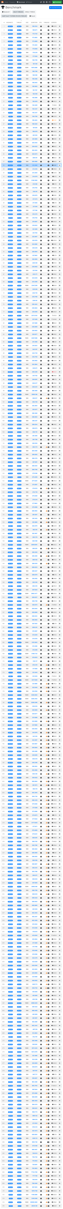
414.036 (34, 928)
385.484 (34, 849)
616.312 (34, 1127)
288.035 (34, 563)
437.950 (34, 976)
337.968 (34, 725)
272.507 (34, 484)
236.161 (34, 300)
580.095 (34, 1097)
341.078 (34, 732)
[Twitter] (41, 2)
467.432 (34, 1007)
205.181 (35, 157)
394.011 (34, 875)
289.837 (34, 571)
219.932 (34, 225)
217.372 (35, 199)
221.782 (34, 233)
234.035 (34, 278)
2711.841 (34, 481)
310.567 (34, 631)
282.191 (35, 529)
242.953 (34, 360)
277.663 (34, 503)
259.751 (34, 432)
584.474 (34, 1104)
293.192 (34, 582)
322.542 (34, 687)
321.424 (34, 672)
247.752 (34, 375)
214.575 (34, 176)
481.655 (34, 1014)
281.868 (34, 522)
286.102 (34, 559)
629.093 (34, 1134)
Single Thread (30, 12)
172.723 (34, 34)
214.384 (34, 173)
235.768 (34, 296)
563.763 (34, 1085)
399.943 (34, 901)
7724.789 (34, 1172)
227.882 (34, 255)
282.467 (34, 533)
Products (12, 2)
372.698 (34, 811)
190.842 (34, 82)
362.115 (35, 789)
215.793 (34, 188)
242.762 (34, 357)
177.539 (34, 56)
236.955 (34, 312)
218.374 (34, 214)
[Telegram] (46, 2)
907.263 (34, 1187)
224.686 (34, 244)
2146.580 (34, 180)
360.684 (34, 781)
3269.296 (34, 702)
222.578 (34, 240)
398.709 (34, 890)
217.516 (35, 206)
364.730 (34, 796)
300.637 (34, 597)
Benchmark (21, 2)
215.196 (35, 184)
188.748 (34, 71)
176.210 (34, 52)
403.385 (34, 920)
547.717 (35, 1074)
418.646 (34, 950)
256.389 (34, 413)
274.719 (34, 492)
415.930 (34, 935)
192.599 (34, 97)
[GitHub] (49, 2)
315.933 (34, 657)
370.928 (34, 804)
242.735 (34, 353)
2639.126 (34, 1206)
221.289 (34, 229)
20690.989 (33, 1202)
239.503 (34, 330)
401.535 (34, 909)
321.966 (34, 683)
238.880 (34, 327)
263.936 (34, 451)
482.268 (34, 1022)
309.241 (34, 627)
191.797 (35, 90)
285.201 (34, 548)
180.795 (34, 60)
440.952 (34, 980)
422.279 (34, 958)
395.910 (34, 879)
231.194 (35, 270)
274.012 (34, 488)
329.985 (34, 710)
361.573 (34, 785)
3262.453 (34, 698)
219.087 (34, 221)
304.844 (34, 608)
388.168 (34, 860)
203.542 (34, 142)
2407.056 (34, 338)
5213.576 (34, 1052)
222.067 (34, 236)
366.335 (34, 800)
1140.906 (34, 1194)
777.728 (34, 1176)
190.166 (34, 75)
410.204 (34, 924)
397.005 (34, 883)
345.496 (34, 751)
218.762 (34, 218)
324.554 (34, 691)
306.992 (34, 620)
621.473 (34, 1130)
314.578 (34, 638)
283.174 (34, 537)
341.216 (34, 736)
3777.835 (34, 822)
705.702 (34, 1157)
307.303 (34, 623)
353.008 (34, 770)
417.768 (34, 946)
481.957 (34, 1018)
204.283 (34, 150)
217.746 (35, 210)
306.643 (34, 616)
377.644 (34, 819)
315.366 (34, 646)
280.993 (34, 511)
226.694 (34, 251)
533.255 (34, 1059)
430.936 (34, 965)
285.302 (34, 552)
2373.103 (34, 315)
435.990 (34, 973)
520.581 (34, 1044)
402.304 (34, 913)
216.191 (35, 191)
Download (57, 2)
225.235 (34, 248)
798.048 (34, 1183)
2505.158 (34, 394)
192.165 (35, 94)
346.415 (34, 759)
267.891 (34, 462)
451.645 (34, 991)
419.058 (34, 954)
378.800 (34, 830)
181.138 (35, 64)
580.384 (34, 1100)
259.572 (34, 428)
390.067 (34, 864)
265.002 (34, 454)
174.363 (34, 45)
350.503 (34, 766)
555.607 (34, 1078)
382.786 (34, 845)
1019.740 (34, 1191)
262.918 (34, 443)
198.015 (34, 131)
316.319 (34, 665)
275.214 (34, 499)
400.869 (34, 905)
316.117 (35, 661)
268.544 (34, 466)
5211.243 (34, 1048)
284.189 (34, 541)
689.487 (34, 1149)
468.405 (34, 1010)
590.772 (34, 1112)
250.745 (34, 402)
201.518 (35, 135)
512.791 (35, 1037)
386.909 (34, 852)
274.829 (34, 496)
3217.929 (34, 680)
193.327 (34, 109)
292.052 (34, 578)
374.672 (34, 815)
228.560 (34, 259)
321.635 (34, 676)
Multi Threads (18, 12)
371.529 (34, 807)
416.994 (34, 939)
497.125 (35, 1029)
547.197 (35, 1070)
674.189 (34, 1146)
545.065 (34, 1063)
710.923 (34, 1161)
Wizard (30, 2)
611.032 (34, 1123)
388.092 (34, 856)
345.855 (34, 755)
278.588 (34, 507)
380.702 (34, 841)
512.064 (34, 1033)
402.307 (34, 916)
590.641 (34, 1108)
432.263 (34, 969)
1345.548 (34, 1198)
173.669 (34, 41)
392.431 (34, 868)
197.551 (35, 127)
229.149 (34, 263)
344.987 (34, 744)
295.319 (34, 586)
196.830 (34, 124)
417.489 (34, 943)
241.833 (34, 345)
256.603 (34, 417)
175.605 (34, 49)
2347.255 (34, 285)
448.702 (34, 988)
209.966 (34, 161)
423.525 (34, 961)
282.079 (34, 526)
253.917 (34, 409)
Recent (33, 16)
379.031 (34, 834)
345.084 (34, 747)
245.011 (34, 368)
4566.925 (34, 1003)
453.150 (34, 999)
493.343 (34, 1025)
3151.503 (34, 642)
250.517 (34, 398)
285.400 (34, 556)
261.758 (34, 439)
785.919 (34, 1179)
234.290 (34, 281)
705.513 (34, 1153)
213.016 (34, 169)
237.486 (34, 323)
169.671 (34, 30)
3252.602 (34, 695)
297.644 (34, 590)
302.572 (34, 605)
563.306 (34, 1082)
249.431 (34, 387)
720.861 (34, 1164)
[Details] (59, 26)
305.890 (34, 612)
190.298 (34, 79)
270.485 (34, 477)
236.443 (34, 304)
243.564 (34, 364)
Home (6, 2)
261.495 (34, 435)
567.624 (34, 1089)
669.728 (34, 1142)
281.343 (34, 518)
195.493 (34, 120)
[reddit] (43, 2)
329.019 (34, 706)
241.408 (34, 342)
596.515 (34, 1119)
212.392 (34, 165)
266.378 (34, 458)
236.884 (34, 308)
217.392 (34, 203)
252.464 (34, 405)
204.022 (34, 146)
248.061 (34, 379)
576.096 (34, 1093)
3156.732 (34, 653)
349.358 (34, 762)
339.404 (34, 729)
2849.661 (34, 544)
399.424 (34, 898)
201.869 (34, 139)
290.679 (34, 574)
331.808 (34, 717)
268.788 (34, 469)
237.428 (34, 319)
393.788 (34, 871)
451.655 (34, 995)
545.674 (34, 1067)
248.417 (34, 383)
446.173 (34, 984)
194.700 (34, 116)
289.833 (34, 567)
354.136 (34, 774)
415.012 (34, 931)
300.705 (34, 601)
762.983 (34, 1168)
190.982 (34, 86)
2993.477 (34, 593)
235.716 (34, 293)
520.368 (34, 1040)
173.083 (34, 37)
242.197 (34, 349)
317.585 (34, 668)
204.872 (34, 154)
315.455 (34, 650)
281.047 (34, 514)
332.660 (34, 721)
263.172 (34, 447)
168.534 (34, 26)
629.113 (34, 1138)
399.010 (34, 894)
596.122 (34, 1115)
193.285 (34, 105)
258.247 (34, 420)
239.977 (34, 334)
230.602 (34, 266)
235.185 (34, 289)
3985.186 (34, 886)
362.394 (34, 792)
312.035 (34, 635)
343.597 (34, 740)
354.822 (34, 777)
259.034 (34, 424)
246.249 (34, 372)
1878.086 (34, 67)
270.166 (34, 473)
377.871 (34, 826)
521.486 (34, 1055)
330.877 (34, 713)
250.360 (34, 390)
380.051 (34, 837)
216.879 (34, 195)
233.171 (35, 274)
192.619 (34, 101)
